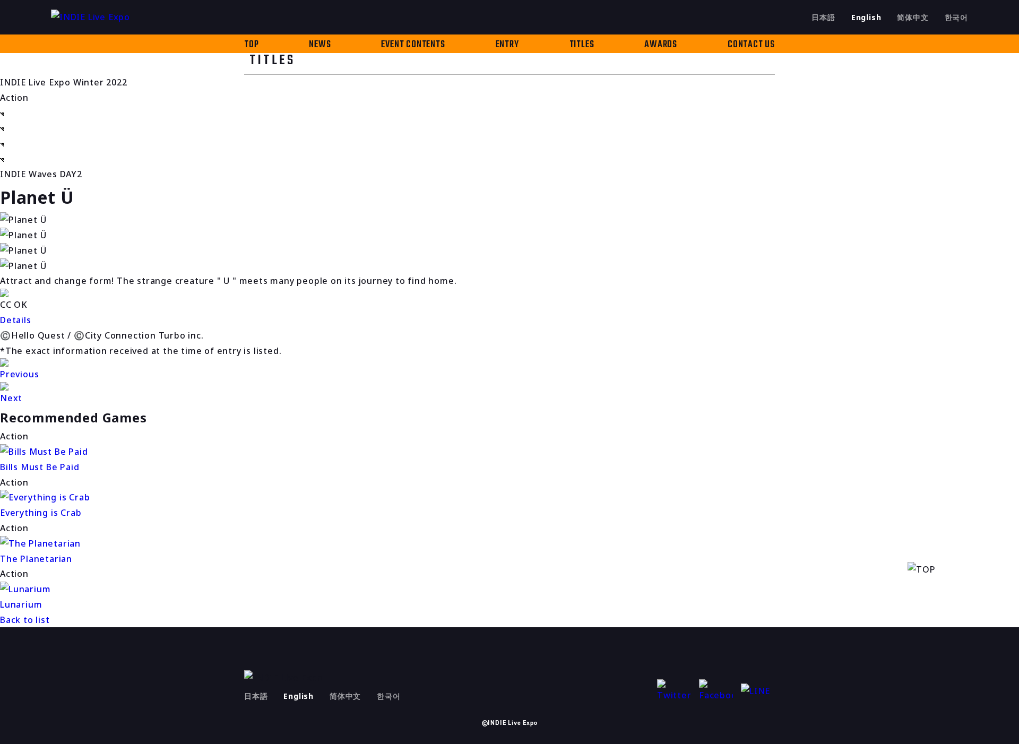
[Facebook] (716, 691)
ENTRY (507, 45)
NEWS (320, 45)
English (866, 17)
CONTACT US (751, 45)
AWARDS (660, 45)
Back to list (25, 620)
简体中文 (912, 17)
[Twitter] (674, 691)
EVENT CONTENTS (413, 45)
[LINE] (758, 691)
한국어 (956, 17)
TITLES (581, 45)
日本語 (823, 17)
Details (15, 320)
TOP (251, 45)
